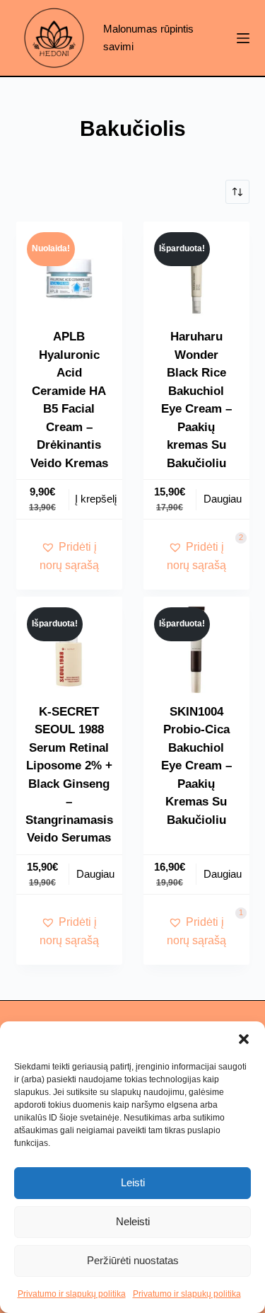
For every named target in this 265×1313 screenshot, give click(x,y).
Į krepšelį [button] (96, 499)
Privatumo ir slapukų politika (72, 1294)
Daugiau (223, 499)
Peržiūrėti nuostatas (133, 1260)
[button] (244, 1039)
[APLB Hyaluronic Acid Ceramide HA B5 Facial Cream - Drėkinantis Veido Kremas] (69, 275)
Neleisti (133, 1221)
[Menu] (243, 38)
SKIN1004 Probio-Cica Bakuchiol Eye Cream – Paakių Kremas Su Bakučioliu (196, 766)
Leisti (133, 1182)
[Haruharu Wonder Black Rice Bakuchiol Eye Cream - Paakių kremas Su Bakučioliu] (196, 275)
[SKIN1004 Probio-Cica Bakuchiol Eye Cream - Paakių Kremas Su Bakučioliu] (196, 650)
